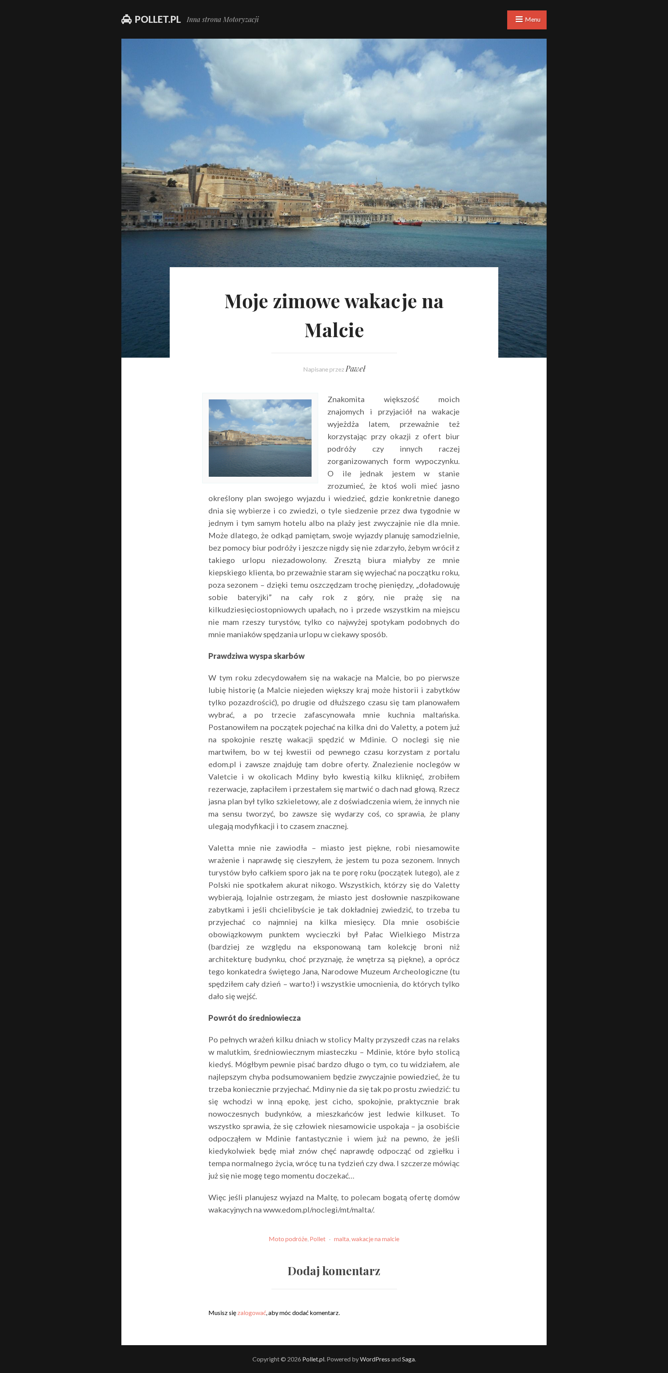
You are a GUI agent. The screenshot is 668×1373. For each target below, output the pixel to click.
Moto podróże (288, 1238)
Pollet (317, 1238)
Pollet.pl (158, 19)
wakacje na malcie (375, 1238)
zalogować (251, 1312)
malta (341, 1238)
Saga (408, 1359)
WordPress (375, 1359)
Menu (532, 19)
